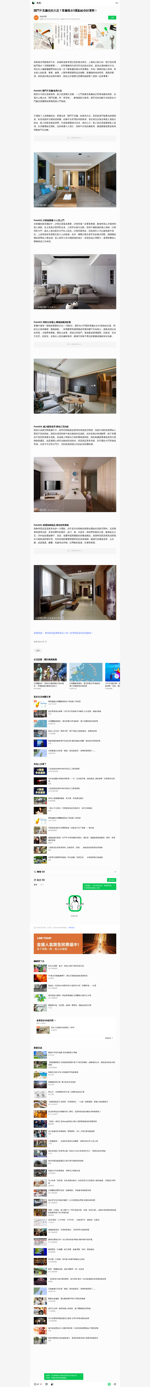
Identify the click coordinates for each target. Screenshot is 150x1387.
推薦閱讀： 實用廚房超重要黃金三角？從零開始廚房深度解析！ (63, 633)
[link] (46, 1384)
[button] (38, 1384)
